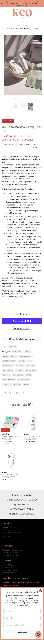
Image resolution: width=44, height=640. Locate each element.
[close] (40, 590)
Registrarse (22, 632)
